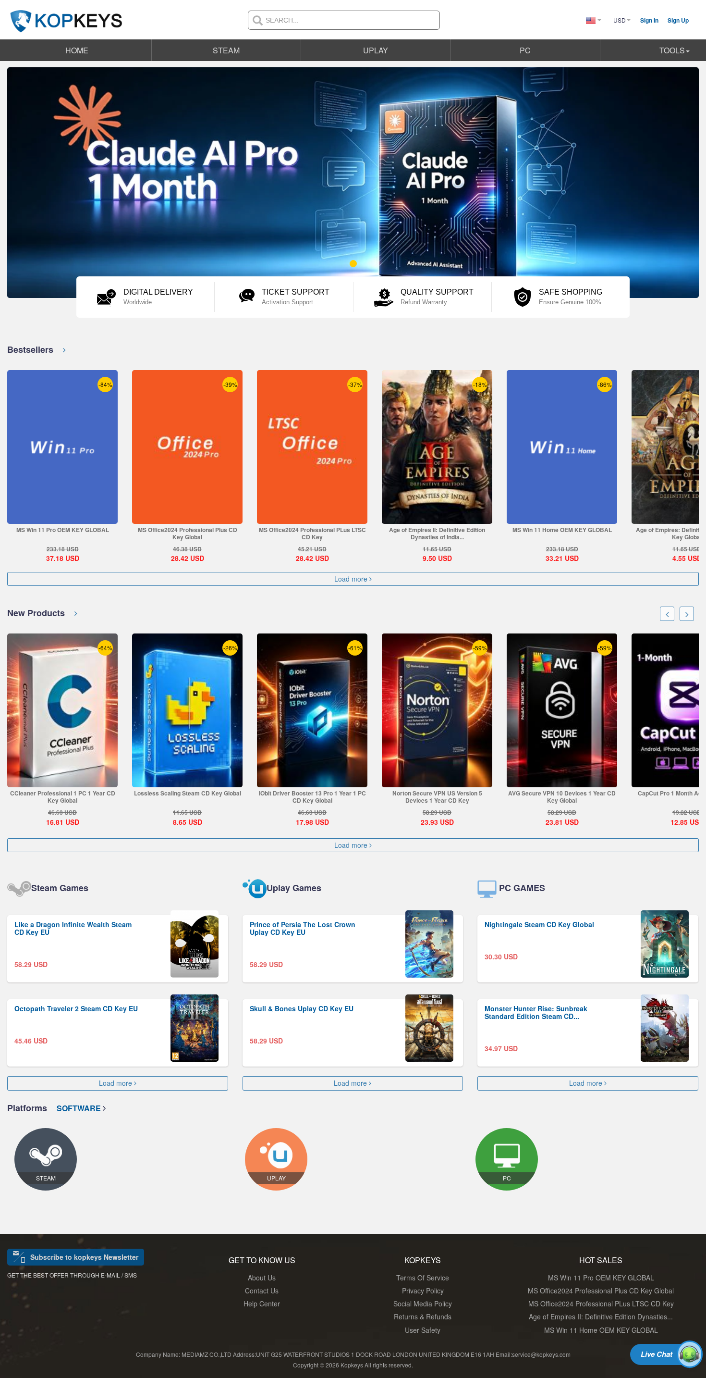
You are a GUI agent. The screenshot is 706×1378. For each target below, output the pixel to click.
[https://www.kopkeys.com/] (66, 15)
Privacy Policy (423, 1290)
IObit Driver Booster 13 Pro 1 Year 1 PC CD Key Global (312, 797)
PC (525, 50)
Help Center (261, 1303)
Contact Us (262, 1290)
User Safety (422, 1330)
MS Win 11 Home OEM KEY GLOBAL (562, 529)
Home (76, 50)
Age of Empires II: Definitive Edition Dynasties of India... (437, 533)
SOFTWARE (80, 1108)
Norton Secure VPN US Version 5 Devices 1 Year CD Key (437, 797)
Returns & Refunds (422, 1316)
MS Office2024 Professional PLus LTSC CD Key (312, 533)
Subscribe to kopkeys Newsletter (84, 1257)
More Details (62, 516)
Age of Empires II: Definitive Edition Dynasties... (601, 1316)
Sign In (650, 20)
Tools (672, 50)
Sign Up (678, 20)
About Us (262, 1277)
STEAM (226, 50)
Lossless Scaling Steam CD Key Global (187, 793)
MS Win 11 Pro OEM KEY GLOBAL (62, 529)
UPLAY (375, 50)
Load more (351, 578)
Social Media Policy (422, 1303)
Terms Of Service (422, 1277)
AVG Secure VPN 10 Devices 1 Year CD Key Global (562, 797)
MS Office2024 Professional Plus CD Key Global (187, 533)
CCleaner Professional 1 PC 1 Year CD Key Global (62, 797)
